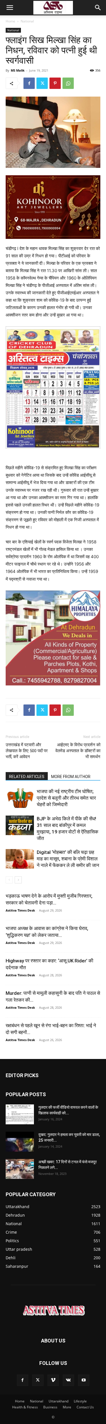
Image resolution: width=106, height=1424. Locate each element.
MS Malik (18, 70)
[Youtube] (83, 1380)
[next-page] (18, 879)
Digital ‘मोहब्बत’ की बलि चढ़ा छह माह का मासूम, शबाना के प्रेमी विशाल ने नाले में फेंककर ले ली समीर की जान (68, 858)
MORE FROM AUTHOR (70, 776)
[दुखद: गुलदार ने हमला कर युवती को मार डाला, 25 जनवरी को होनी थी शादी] (20, 1142)
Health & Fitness (25, 1407)
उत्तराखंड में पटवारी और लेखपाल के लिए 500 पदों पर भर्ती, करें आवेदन (27, 750)
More (67, 1407)
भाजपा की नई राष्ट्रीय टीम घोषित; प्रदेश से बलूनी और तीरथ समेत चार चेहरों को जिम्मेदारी (66, 798)
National (27, 21)
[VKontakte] (68, 1380)
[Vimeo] (53, 1380)
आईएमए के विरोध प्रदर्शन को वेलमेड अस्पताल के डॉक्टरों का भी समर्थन (77, 750)
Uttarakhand (58, 1401)
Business (50, 1407)
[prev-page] (9, 879)
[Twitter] (42, 83)
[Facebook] (29, 83)
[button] (10, 7)
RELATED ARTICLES (26, 776)
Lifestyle (80, 1401)
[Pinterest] (55, 83)
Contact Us (85, 1407)
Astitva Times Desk (20, 910)
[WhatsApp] (68, 83)
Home (10, 21)
